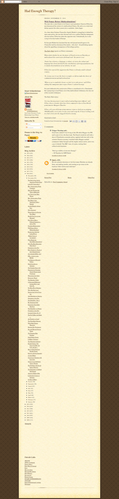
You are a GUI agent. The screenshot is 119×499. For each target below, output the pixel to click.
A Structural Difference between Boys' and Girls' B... (34, 284)
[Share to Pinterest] (85, 121)
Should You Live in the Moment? (34, 217)
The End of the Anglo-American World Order (35, 181)
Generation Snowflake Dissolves (34, 305)
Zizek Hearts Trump (33, 337)
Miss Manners (28, 473)
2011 (28, 413)
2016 (28, 173)
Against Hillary (32, 355)
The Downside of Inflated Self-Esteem (35, 370)
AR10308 (27, 460)
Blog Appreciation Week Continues (34, 187)
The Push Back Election (34, 321)
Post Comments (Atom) (60, 182)
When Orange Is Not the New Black (34, 213)
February (30, 400)
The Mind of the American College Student (33, 202)
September (31, 384)
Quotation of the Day (33, 248)
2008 (28, 420)
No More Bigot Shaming (34, 288)
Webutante (27, 484)
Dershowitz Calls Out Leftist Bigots (33, 233)
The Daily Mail (49, 51)
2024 (28, 155)
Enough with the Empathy (35, 353)
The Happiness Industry (34, 341)
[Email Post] (70, 121)
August (30, 386)
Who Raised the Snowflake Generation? (35, 241)
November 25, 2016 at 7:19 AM (59, 155)
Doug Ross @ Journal (30, 466)
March (30, 397)
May (29, 393)
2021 (28, 162)
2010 (28, 415)
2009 (28, 417)
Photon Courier (29, 477)
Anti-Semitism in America (35, 296)
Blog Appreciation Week (34, 198)
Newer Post (47, 177)
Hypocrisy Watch (32, 278)
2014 (28, 406)
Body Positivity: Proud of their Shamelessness (35, 251)
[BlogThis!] (76, 121)
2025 (28, 153)
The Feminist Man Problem (33, 334)
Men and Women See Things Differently (34, 191)
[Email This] (73, 121)
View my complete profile (32, 117)
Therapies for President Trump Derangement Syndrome (34, 271)
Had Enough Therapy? (40, 10)
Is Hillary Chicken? (33, 339)
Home (69, 177)
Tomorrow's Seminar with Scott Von (35, 358)
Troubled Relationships (34, 226)
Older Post (91, 177)
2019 (28, 167)
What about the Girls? (34, 276)
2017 (28, 171)
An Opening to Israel (33, 319)
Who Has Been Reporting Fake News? (35, 245)
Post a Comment (50, 173)
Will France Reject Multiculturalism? (33, 229)
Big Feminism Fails (33, 302)
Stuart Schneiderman (32, 110)
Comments (30, 127)
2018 (28, 169)
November (31, 178)
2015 (28, 404)
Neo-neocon (28, 475)
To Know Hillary (32, 379)
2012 (28, 411)
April (29, 395)
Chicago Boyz (28, 464)
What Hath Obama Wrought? (33, 324)
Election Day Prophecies (34, 327)
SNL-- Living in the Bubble (33, 257)
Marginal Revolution (30, 471)
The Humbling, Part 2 (34, 300)
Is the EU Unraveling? (34, 184)
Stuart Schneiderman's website (33, 482)
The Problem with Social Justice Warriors (34, 366)
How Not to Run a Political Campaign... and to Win (34, 222)
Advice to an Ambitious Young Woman (34, 362)
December (31, 176)
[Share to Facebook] (82, 121)
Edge (26, 468)
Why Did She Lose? (33, 290)
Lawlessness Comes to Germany (34, 376)
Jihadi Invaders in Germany (32, 265)
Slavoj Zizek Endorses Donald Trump (34, 350)
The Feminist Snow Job (34, 268)
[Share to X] (79, 121)
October (30, 381)
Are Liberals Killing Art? (34, 254)
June (29, 390)
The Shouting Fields (33, 280)
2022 (28, 160)
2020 (28, 164)
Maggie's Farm (29, 470)
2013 (28, 409)
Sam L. (54, 160)
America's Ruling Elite (34, 373)
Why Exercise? (32, 210)
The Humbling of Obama (34, 308)
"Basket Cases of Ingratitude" (32, 237)
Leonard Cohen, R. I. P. (34, 313)
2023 (28, 158)
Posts (28, 124)
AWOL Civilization (30, 462)
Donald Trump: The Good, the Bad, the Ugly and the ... (34, 345)
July (29, 388)
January (30, 402)
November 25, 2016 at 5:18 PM (59, 169)
